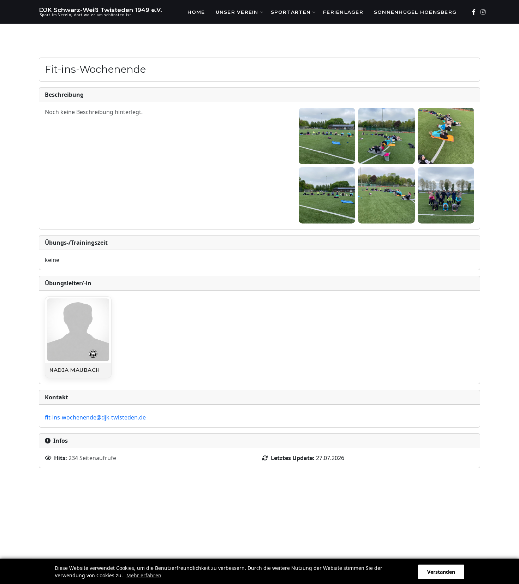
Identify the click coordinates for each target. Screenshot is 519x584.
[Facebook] (473, 12)
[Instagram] (482, 12)
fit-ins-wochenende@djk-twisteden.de (95, 417)
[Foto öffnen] (327, 136)
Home (196, 12)
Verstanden (441, 571)
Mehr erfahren (143, 575)
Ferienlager (343, 12)
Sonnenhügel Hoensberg (415, 12)
